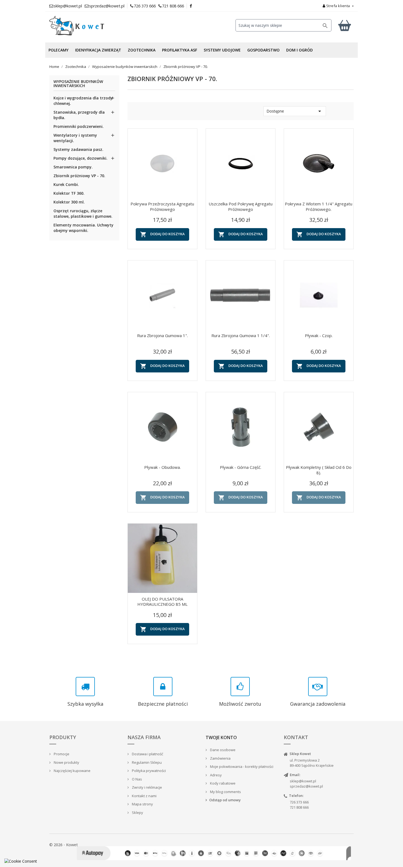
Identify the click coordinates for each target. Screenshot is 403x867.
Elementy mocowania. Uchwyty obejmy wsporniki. (83, 227)
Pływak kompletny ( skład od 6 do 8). (318, 469)
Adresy (215, 775)
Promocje (61, 753)
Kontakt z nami (144, 795)
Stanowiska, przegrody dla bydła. (79, 115)
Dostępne (294, 111)
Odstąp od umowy (225, 799)
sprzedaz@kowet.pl (306, 786)
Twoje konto (221, 737)
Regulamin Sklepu (146, 762)
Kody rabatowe (222, 783)
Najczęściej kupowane (71, 770)
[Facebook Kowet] (191, 5)
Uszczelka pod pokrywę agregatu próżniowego (241, 206)
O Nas (136, 779)
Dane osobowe (222, 749)
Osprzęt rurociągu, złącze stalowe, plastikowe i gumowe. (82, 213)
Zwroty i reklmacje (146, 787)
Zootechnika (141, 50)
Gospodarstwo (263, 50)
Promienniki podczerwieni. (78, 126)
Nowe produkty (66, 762)
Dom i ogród (299, 50)
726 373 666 (145, 5)
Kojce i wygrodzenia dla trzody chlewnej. (83, 100)
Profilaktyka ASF (179, 50)
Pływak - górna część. (240, 467)
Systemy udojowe (222, 50)
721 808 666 (173, 5)
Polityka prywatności (148, 770)
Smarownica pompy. (73, 167)
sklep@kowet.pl (303, 781)
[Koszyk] (345, 25)
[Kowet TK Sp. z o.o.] (97, 26)
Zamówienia (220, 758)
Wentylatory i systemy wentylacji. (75, 138)
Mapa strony (142, 804)
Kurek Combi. (66, 184)
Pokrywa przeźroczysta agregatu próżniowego (162, 206)
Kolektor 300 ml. (69, 202)
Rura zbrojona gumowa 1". (162, 335)
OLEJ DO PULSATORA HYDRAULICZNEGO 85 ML (162, 601)
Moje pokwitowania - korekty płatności (241, 766)
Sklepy (137, 812)
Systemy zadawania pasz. (78, 149)
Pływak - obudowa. (162, 467)
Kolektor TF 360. (68, 193)
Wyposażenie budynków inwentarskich (78, 83)
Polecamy (59, 50)
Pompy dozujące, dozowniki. (80, 158)
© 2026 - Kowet (63, 844)
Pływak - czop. (319, 335)
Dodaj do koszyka (162, 234)
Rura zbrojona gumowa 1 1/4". (240, 335)
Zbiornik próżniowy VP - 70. (79, 175)
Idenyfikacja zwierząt (98, 50)
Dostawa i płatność (147, 753)
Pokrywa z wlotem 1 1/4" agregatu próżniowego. (318, 206)
